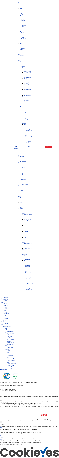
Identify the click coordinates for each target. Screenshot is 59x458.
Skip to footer (7, 0)
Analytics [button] (1, 439)
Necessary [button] (1, 427)
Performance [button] (1, 437)
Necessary (2, 428)
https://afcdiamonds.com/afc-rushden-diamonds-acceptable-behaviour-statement (14, 398)
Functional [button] (1, 435)
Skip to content (1, 0)
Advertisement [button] (1, 441)
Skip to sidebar (4, 0)
